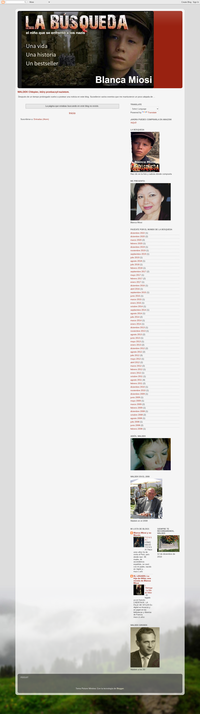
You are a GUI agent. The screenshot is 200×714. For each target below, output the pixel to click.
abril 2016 (135, 289)
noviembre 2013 (138, 331)
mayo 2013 (135, 341)
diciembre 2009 (137, 394)
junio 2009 (135, 397)
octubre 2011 (136, 376)
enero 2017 (135, 282)
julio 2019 (134, 257)
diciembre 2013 (137, 327)
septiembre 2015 (138, 292)
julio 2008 (134, 422)
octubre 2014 (136, 306)
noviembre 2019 (138, 250)
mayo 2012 (135, 359)
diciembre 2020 (137, 236)
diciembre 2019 (137, 247)
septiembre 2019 (138, 254)
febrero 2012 (136, 369)
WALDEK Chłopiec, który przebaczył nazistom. (43, 92)
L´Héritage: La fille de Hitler (148, 589)
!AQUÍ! (133, 123)
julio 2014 (134, 317)
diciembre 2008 (137, 411)
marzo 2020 (136, 240)
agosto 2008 (136, 418)
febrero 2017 (136, 278)
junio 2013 (135, 338)
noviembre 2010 (138, 390)
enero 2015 (135, 303)
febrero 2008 (136, 429)
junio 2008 (135, 425)
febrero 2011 (136, 383)
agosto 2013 (136, 334)
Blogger (120, 688)
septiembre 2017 (138, 271)
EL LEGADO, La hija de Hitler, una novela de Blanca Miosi (142, 579)
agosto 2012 (136, 352)
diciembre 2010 (137, 387)
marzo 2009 (136, 404)
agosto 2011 (136, 380)
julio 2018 (134, 264)
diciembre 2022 (137, 233)
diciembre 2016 (137, 285)
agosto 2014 (136, 313)
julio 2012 (134, 355)
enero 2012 (135, 373)
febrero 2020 (136, 243)
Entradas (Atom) (41, 119)
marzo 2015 (136, 299)
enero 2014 (135, 324)
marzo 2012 (136, 366)
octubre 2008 (136, 415)
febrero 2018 (136, 268)
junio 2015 (135, 296)
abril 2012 (135, 362)
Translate (152, 112)
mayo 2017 (135, 275)
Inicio (72, 113)
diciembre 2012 (137, 348)
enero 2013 (135, 345)
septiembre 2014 (138, 310)
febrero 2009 (136, 408)
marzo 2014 (136, 320)
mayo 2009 (135, 401)
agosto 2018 (136, 261)
